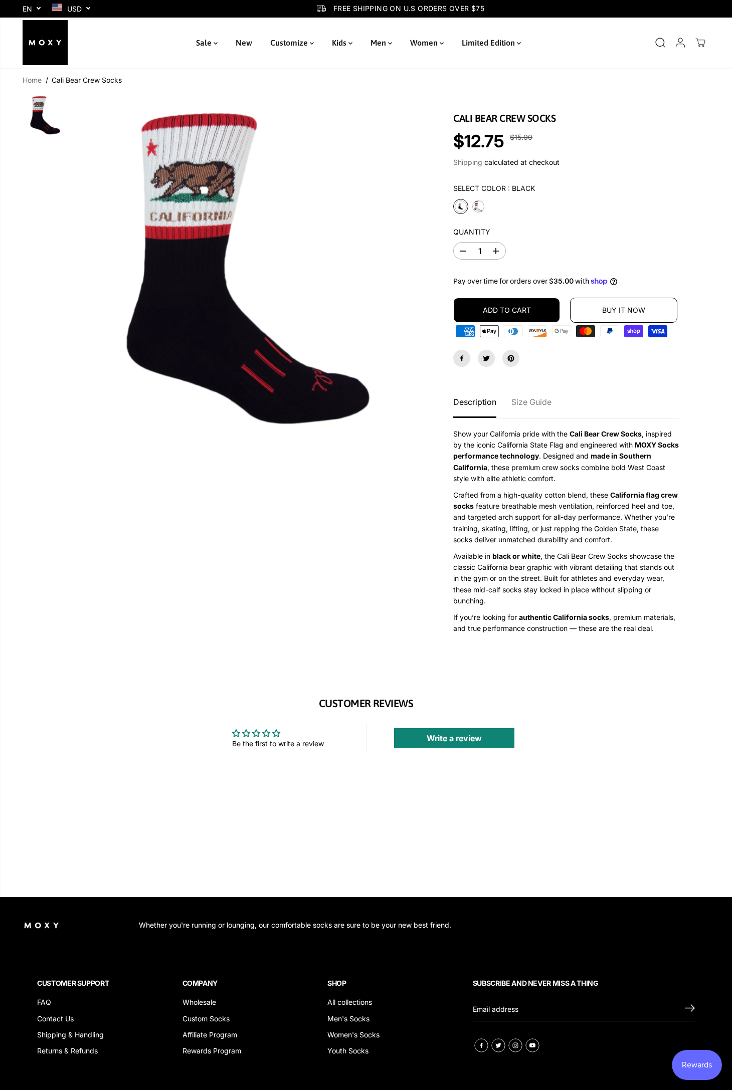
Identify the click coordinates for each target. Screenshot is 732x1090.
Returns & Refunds (67, 1050)
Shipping (467, 162)
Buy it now (623, 310)
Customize (290, 42)
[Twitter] (486, 358)
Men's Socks (348, 1018)
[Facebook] (461, 358)
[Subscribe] (690, 1009)
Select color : (494, 188)
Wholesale (199, 1002)
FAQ (44, 1002)
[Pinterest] (510, 358)
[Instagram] (515, 1045)
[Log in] (680, 43)
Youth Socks (348, 1050)
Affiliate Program (209, 1034)
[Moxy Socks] (45, 43)
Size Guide (531, 402)
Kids (340, 42)
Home (32, 80)
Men (379, 42)
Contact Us (55, 1018)
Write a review (454, 738)
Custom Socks (206, 1018)
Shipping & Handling (70, 1034)
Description (474, 402)
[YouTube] (532, 1045)
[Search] (660, 43)
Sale (205, 42)
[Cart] (700, 43)
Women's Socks (353, 1034)
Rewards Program (211, 1050)
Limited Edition (489, 42)
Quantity (471, 232)
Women (425, 42)
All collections (349, 1002)
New (244, 42)
